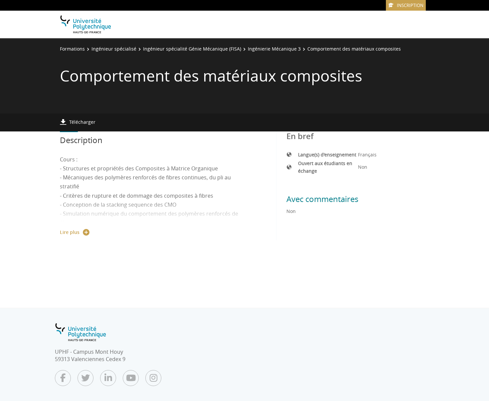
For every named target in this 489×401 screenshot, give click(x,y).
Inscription (410, 5)
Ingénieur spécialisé (113, 49)
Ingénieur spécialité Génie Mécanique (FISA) (192, 49)
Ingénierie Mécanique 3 (274, 49)
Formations (72, 49)
